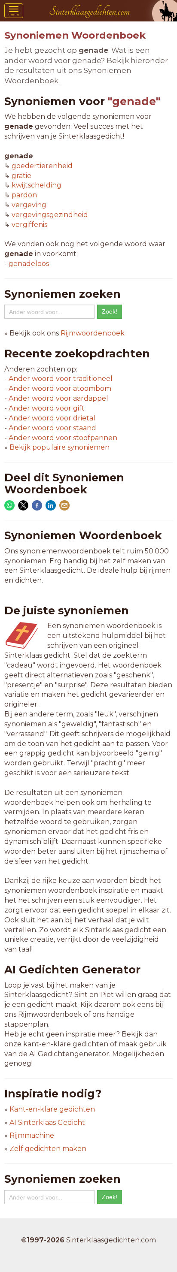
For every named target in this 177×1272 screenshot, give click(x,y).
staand (52, 428)
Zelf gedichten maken (47, 1149)
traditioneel (61, 379)
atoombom (60, 388)
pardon (24, 195)
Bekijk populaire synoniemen (59, 447)
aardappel (58, 398)
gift (47, 408)
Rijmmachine (31, 1135)
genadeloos (29, 264)
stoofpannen (63, 438)
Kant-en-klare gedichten (52, 1109)
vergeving (29, 205)
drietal (52, 418)
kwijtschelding (36, 185)
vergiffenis (29, 225)
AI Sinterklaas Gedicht (47, 1122)
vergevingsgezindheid (50, 215)
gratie (21, 176)
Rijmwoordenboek (93, 333)
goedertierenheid (42, 166)
